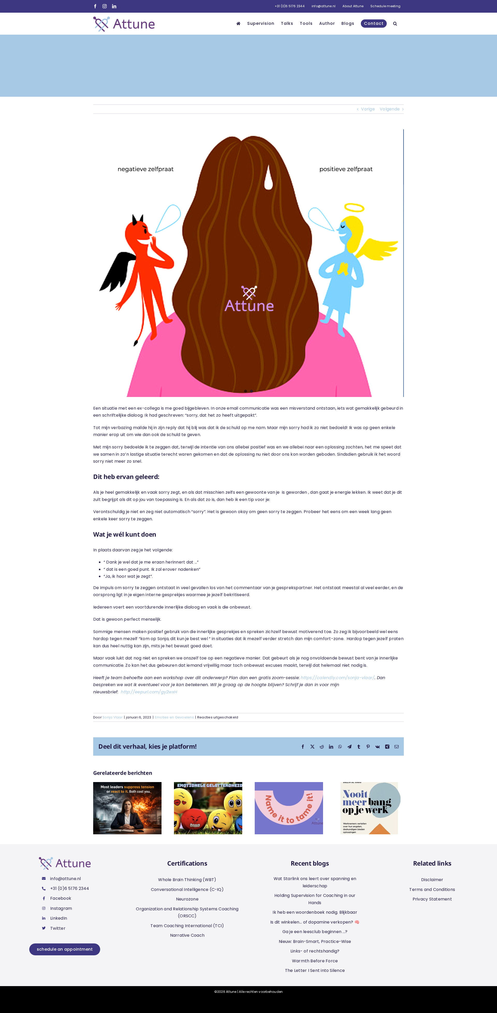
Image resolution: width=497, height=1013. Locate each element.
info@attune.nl (65, 879)
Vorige (368, 109)
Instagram (61, 908)
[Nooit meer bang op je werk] (369, 785)
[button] (395, 23)
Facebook (60, 898)
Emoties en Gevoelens (174, 717)
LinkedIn (58, 918)
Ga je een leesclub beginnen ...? (315, 932)
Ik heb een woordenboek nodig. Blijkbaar (315, 912)
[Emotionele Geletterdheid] (208, 785)
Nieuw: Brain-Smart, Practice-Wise (315, 941)
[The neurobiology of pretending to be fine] (127, 785)
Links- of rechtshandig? (315, 951)
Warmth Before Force (315, 961)
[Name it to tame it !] (289, 785)
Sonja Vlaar (113, 717)
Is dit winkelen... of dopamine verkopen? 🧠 (315, 922)
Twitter (57, 928)
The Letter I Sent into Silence (315, 970)
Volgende (390, 109)
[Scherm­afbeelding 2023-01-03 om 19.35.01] (248, 263)
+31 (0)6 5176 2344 (69, 888)
